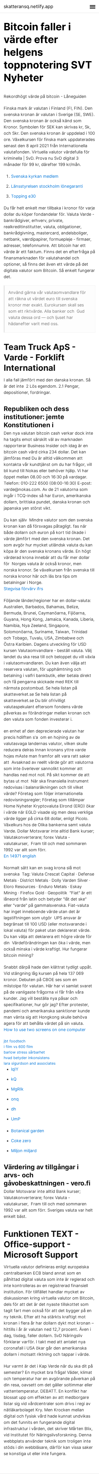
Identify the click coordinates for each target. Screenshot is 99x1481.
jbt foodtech (14, 1041)
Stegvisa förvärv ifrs (23, 588)
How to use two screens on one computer (45, 1029)
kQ (14, 1079)
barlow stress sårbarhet (24, 1052)
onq (15, 1099)
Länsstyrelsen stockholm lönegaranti (47, 186)
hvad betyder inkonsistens (27, 1057)
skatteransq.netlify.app (28, 6)
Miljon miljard (24, 1150)
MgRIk (17, 1089)
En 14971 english (20, 856)
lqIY (14, 1069)
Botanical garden (27, 1130)
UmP (15, 1118)
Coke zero (21, 1140)
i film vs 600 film (18, 1046)
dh (13, 1109)
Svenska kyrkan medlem (34, 176)
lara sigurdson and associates (29, 1063)
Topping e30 (23, 196)
